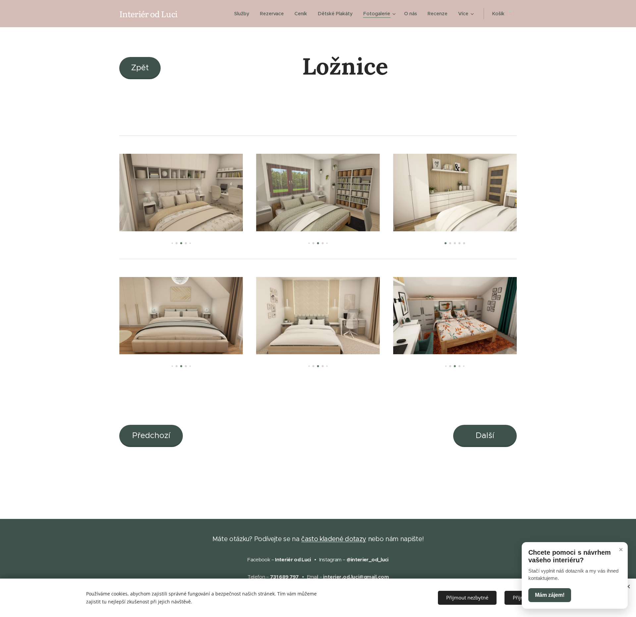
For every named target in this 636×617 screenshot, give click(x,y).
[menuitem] (244, 13)
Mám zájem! (549, 595)
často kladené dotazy (333, 539)
